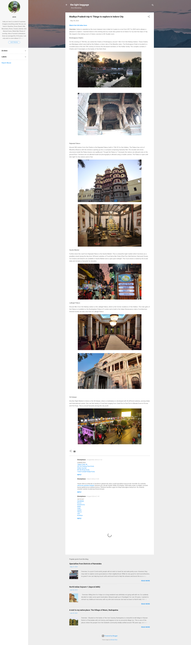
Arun (14, 17)
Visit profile (14, 42)
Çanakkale (80, 501)
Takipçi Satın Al (82, 464)
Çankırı (79, 510)
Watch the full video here (78, 25)
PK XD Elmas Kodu (83, 470)
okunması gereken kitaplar (85, 485)
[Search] (153, 5)
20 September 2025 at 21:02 (94, 459)
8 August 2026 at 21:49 (93, 496)
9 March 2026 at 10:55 (93, 479)
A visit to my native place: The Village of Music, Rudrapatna (93, 610)
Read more (145, 581)
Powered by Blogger (111, 636)
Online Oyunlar (82, 468)
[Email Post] (74, 452)
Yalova (79, 512)
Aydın (79, 506)
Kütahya (80, 515)
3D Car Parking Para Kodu (85, 466)
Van (78, 513)
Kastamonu (81, 505)
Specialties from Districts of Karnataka (85, 564)
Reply (79, 474)
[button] (149, 17)
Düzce (79, 503)
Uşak (78, 508)
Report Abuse (6, 63)
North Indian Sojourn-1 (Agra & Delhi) (84, 587)
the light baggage (79, 4)
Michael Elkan (114, 639)
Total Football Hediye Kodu (86, 472)
